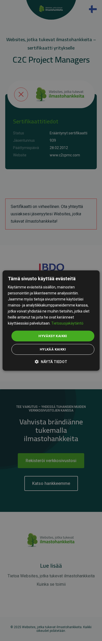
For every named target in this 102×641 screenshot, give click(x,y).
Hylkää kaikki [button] (53, 349)
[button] (51, 361)
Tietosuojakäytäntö (67, 323)
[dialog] (51, 320)
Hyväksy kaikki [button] (52, 336)
